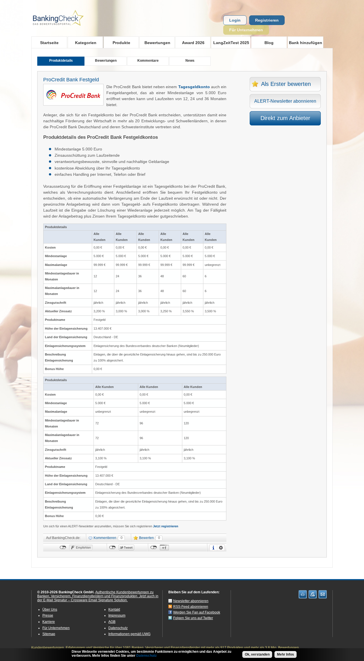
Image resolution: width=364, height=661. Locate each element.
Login (235, 20)
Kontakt (114, 610)
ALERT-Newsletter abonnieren (285, 101)
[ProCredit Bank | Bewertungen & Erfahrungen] (73, 100)
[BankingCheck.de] (74, 29)
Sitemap (48, 634)
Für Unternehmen (246, 30)
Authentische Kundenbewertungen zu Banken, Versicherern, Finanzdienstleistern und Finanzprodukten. (95, 594)
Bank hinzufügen (305, 42)
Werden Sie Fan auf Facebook (196, 612)
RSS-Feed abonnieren (190, 607)
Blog (269, 42)
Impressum (116, 615)
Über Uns (49, 610)
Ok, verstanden (257, 654)
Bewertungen (154, 42)
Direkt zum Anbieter (285, 118)
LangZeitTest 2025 (230, 42)
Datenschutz (118, 628)
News (190, 61)
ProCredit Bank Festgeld (71, 79)
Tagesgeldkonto (194, 86)
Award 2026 (189, 42)
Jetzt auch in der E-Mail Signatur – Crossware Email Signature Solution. (97, 598)
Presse (47, 615)
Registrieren (267, 20)
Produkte (117, 42)
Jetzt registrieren (165, 526)
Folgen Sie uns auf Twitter (193, 618)
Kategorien (82, 42)
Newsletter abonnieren (190, 601)
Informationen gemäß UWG (129, 634)
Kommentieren (105, 538)
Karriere (48, 622)
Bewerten (146, 538)
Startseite (49, 42)
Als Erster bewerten (286, 84)
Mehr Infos (285, 654)
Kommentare (148, 61)
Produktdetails (61, 61)
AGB (111, 622)
